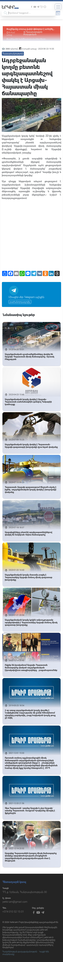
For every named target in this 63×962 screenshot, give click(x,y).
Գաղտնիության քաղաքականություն (19, 952)
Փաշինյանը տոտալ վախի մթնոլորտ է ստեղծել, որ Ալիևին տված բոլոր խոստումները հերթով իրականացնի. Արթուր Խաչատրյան (30, 29)
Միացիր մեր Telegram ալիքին (26, 297)
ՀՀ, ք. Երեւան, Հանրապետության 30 (24, 892)
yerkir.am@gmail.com (14, 901)
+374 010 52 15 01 (13, 911)
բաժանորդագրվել (20, 302)
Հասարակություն (34, 32)
